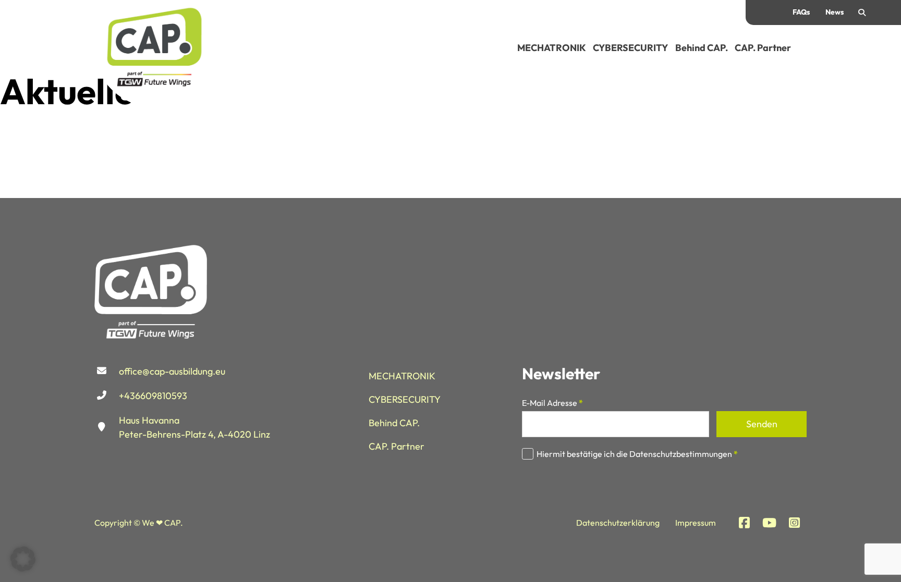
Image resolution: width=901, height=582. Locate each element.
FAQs (801, 12)
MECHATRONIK (551, 48)
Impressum (695, 522)
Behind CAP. (701, 48)
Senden (761, 424)
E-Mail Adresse (552, 403)
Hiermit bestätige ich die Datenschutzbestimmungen (637, 454)
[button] (23, 559)
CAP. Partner (763, 48)
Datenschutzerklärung (618, 522)
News (834, 12)
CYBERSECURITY (630, 48)
